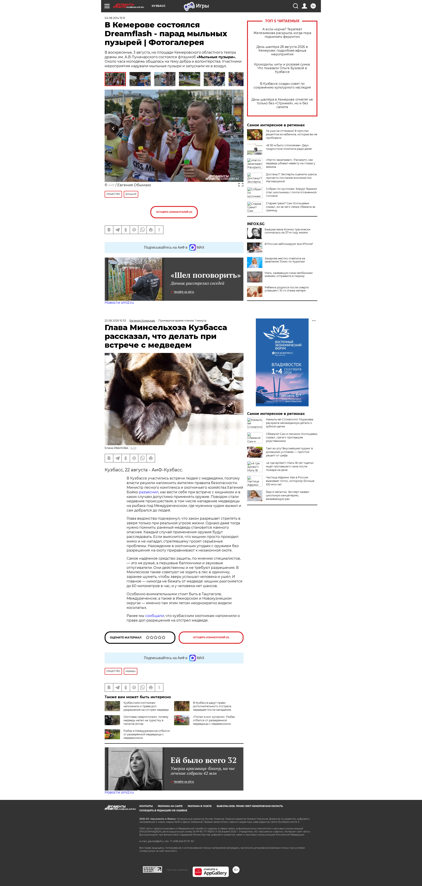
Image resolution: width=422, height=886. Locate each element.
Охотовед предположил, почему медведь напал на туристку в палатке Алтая (146, 720)
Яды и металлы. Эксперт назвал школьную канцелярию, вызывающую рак (287, 495)
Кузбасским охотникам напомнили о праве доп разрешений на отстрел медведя (146, 706)
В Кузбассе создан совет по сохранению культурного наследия (282, 85)
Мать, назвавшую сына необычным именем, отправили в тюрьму (289, 274)
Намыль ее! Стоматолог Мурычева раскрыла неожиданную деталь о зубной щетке (289, 423)
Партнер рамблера (177, 869)
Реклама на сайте (170, 806)
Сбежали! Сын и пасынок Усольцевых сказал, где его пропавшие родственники (291, 437)
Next (235, 128)
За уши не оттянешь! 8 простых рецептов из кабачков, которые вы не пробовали (291, 134)
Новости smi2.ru (119, 302)
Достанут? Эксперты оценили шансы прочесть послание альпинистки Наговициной (291, 178)
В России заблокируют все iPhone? (289, 244)
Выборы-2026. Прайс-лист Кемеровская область (250, 806)
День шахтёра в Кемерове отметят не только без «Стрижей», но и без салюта (282, 103)
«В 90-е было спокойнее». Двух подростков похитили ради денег (289, 147)
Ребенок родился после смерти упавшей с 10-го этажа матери (287, 289)
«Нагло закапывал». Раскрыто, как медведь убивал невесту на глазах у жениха (290, 163)
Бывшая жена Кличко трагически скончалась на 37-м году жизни (287, 231)
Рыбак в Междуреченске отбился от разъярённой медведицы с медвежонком (147, 734)
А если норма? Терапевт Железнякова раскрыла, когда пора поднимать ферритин (282, 33)
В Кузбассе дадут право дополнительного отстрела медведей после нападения (212, 706)
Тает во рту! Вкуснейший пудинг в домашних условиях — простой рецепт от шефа (289, 452)
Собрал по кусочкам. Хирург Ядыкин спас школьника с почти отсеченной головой (291, 192)
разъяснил (148, 492)
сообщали (154, 616)
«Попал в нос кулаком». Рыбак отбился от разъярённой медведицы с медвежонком (214, 720)
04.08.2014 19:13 (115, 18)
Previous (113, 128)
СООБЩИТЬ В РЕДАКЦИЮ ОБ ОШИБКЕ (163, 810)
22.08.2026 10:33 (115, 320)
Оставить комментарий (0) (174, 212)
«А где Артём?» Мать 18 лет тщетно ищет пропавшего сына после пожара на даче (290, 466)
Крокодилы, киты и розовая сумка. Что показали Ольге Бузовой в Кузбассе (282, 68)
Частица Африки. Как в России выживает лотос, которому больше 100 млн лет (290, 481)
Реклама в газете (200, 806)
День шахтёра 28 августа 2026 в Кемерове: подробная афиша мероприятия (282, 50)
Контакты (146, 806)
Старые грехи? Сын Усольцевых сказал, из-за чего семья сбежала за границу (290, 207)
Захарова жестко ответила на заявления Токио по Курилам (285, 260)
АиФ (111, 185)
